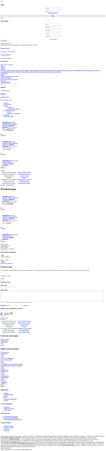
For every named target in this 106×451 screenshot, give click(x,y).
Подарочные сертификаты (11, 418)
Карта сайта (7, 410)
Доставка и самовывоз (11, 79)
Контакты (3, 81)
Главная (3, 67)
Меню (2, 66)
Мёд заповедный (31, 72)
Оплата (3, 79)
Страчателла (4, 353)
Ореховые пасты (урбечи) (24, 179)
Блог (5, 397)
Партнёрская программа (11, 416)
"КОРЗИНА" (4, 377)
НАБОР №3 (4, 371)
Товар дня (3, 76)
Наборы (81, 70)
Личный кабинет (5, 82)
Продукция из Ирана (55, 72)
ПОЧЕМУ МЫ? (8, 394)
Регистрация (53, 39)
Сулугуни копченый (6, 359)
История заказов (8, 427)
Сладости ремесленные (21, 70)
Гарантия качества (9, 408)
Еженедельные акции (13, 76)
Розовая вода (10, 185)
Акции (3, 75)
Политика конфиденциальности (13, 419)
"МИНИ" (3, 383)
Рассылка (6, 430)
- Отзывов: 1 (11, 249)
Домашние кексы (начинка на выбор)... (12, 365)
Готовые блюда (69, 70)
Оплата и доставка (6, 78)
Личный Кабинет (9, 426)
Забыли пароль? (53, 13)
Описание (3, 263)
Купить (3, 345)
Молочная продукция (48, 70)
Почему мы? (4, 73)
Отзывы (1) (10, 263)
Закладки (6, 429)
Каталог (3, 69)
